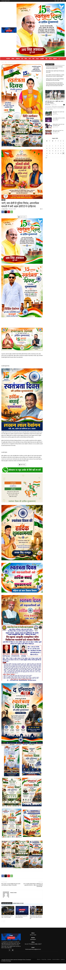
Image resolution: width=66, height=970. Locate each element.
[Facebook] (2, 213)
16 (63, 148)
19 (52, 150)
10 (46, 148)
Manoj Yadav (5, 210)
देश (4, 201)
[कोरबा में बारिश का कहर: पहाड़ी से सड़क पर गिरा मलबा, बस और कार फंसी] (48, 113)
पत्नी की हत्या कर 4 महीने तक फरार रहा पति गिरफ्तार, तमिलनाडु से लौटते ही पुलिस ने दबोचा (54, 67)
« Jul (46, 157)
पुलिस (6, 62)
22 (60, 150)
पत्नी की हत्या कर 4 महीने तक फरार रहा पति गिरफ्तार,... (54, 102)
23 (63, 150)
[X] (5, 213)
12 (52, 148)
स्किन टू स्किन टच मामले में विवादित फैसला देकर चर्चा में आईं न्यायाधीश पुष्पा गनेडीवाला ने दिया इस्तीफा (10, 886)
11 (49, 148)
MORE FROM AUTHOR (18, 904)
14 (58, 148)
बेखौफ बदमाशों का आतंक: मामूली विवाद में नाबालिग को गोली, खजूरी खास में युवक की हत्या (36, 919)
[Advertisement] (22, 363)
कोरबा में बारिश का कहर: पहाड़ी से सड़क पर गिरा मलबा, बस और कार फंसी (55, 71)
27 (55, 153)
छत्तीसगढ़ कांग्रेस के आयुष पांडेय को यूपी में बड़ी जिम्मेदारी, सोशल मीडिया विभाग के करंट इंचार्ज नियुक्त (55, 79)
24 (46, 153)
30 (63, 153)
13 (55, 148)
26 (52, 153)
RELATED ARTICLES (7, 904)
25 (49, 153)
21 (58, 150)
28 (58, 153)
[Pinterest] (8, 213)
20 (55, 150)
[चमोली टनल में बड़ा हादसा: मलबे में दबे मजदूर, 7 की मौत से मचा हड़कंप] (7, 911)
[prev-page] (2, 922)
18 (49, 150)
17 (46, 150)
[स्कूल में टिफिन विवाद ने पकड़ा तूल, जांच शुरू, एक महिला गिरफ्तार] (22, 911)
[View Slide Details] (22, 471)
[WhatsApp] (11, 213)
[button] (59, 58)
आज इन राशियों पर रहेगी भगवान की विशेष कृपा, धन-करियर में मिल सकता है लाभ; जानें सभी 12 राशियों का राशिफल (55, 75)
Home (2, 62)
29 (60, 153)
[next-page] (4, 922)
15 (60, 148)
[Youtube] (12, 951)
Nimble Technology (7, 962)
